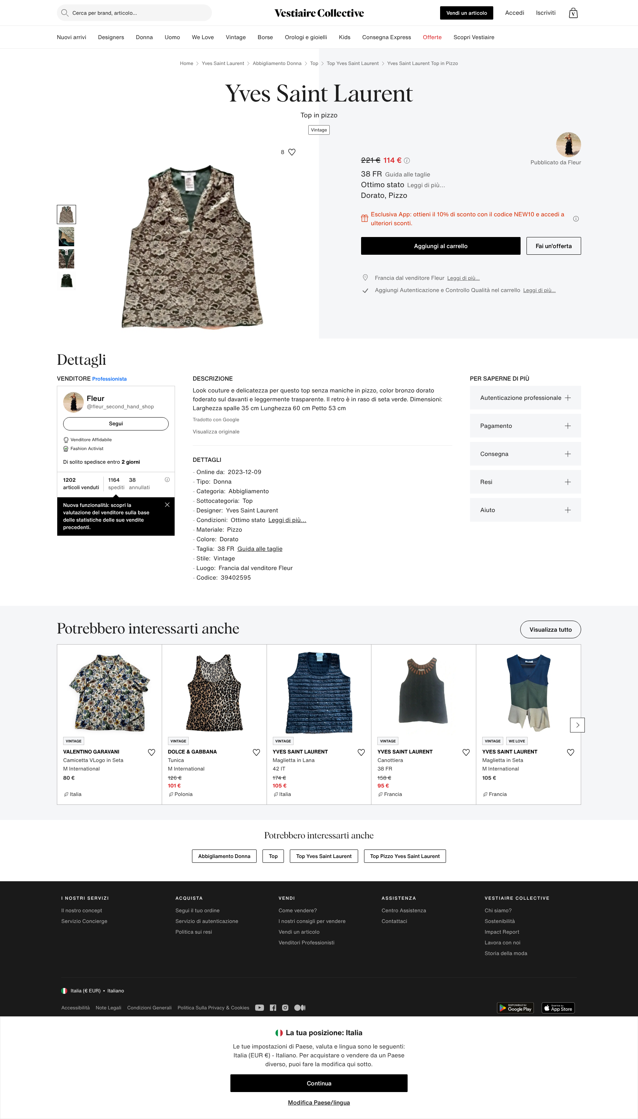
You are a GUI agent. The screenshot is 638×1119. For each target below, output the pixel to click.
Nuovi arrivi (71, 37)
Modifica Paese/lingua (319, 1102)
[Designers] (130, 37)
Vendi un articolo (466, 13)
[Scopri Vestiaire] (500, 37)
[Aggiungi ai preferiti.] (151, 752)
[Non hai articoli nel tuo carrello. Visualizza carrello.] (573, 13)
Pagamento (496, 425)
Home (186, 63)
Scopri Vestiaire (473, 37)
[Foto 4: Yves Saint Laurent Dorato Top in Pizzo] (66, 281)
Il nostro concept (81, 910)
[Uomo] (186, 37)
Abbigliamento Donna (277, 63)
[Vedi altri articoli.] (577, 725)
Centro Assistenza (404, 910)
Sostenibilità (500, 921)
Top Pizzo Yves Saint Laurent (405, 856)
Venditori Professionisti (306, 943)
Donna (144, 37)
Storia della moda (506, 953)
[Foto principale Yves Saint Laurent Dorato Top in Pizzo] (66, 214)
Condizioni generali (149, 1007)
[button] (573, 13)
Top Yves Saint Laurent (353, 63)
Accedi (514, 13)
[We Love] (220, 37)
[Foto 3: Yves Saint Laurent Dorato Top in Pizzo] (66, 258)
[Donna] (159, 37)
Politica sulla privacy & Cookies (213, 1007)
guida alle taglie (407, 174)
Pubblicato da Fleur (556, 162)
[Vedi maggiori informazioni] (576, 218)
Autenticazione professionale (521, 397)
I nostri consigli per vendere (312, 921)
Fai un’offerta (554, 245)
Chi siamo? (498, 910)
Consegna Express (386, 37)
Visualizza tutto (550, 629)
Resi (486, 481)
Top (314, 63)
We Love (203, 37)
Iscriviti (546, 13)
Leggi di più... (426, 185)
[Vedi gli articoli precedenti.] (60, 725)
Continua (319, 1083)
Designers (111, 37)
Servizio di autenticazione (206, 921)
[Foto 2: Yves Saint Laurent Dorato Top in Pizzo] (66, 236)
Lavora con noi (503, 943)
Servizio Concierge (84, 921)
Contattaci (394, 921)
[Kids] (356, 37)
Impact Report (502, 932)
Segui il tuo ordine (197, 910)
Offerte (432, 37)
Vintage (236, 37)
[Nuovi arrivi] (92, 37)
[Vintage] (252, 37)
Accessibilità (75, 1007)
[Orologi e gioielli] (333, 37)
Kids (344, 37)
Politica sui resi (193, 932)
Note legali (108, 1007)
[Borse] (279, 37)
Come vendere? (297, 910)
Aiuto (487, 509)
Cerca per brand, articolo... (104, 13)
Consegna (494, 453)
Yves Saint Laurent (223, 63)
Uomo (172, 37)
